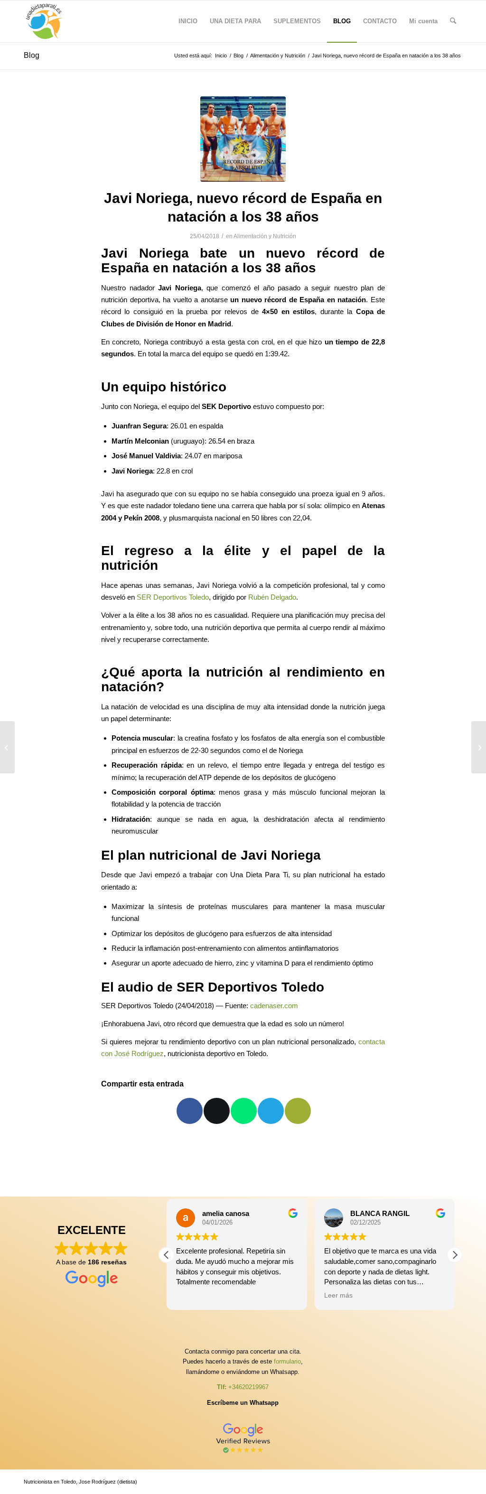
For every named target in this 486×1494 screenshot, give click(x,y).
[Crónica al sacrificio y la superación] (478, 747)
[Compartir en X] (217, 1111)
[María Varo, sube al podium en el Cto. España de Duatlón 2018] (7, 747)
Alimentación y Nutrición (265, 236)
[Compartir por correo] (298, 1111)
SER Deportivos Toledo (173, 597)
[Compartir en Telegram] (271, 1111)
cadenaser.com (274, 1006)
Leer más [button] (338, 1295)
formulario (287, 1361)
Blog (31, 55)
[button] (455, 1255)
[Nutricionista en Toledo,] (44, 21)
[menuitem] (188, 21)
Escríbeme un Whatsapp (243, 1402)
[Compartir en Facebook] (190, 1111)
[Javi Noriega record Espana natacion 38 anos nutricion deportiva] (243, 139)
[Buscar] (453, 21)
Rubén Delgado (272, 597)
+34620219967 (248, 1387)
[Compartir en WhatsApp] (244, 1111)
